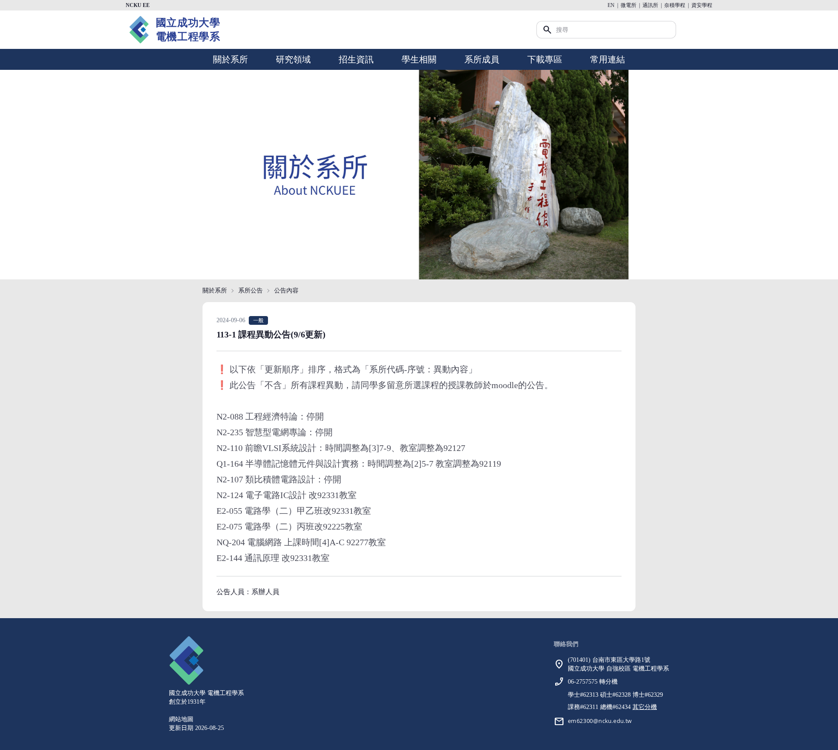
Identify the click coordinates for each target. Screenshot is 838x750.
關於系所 (230, 59)
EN (611, 5)
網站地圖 (181, 719)
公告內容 (286, 290)
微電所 (628, 5)
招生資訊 (356, 59)
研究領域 (293, 59)
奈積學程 (674, 5)
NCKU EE (138, 5)
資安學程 (701, 5)
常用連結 (607, 59)
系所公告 (250, 290)
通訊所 (650, 5)
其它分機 (644, 707)
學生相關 (419, 59)
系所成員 (481, 59)
